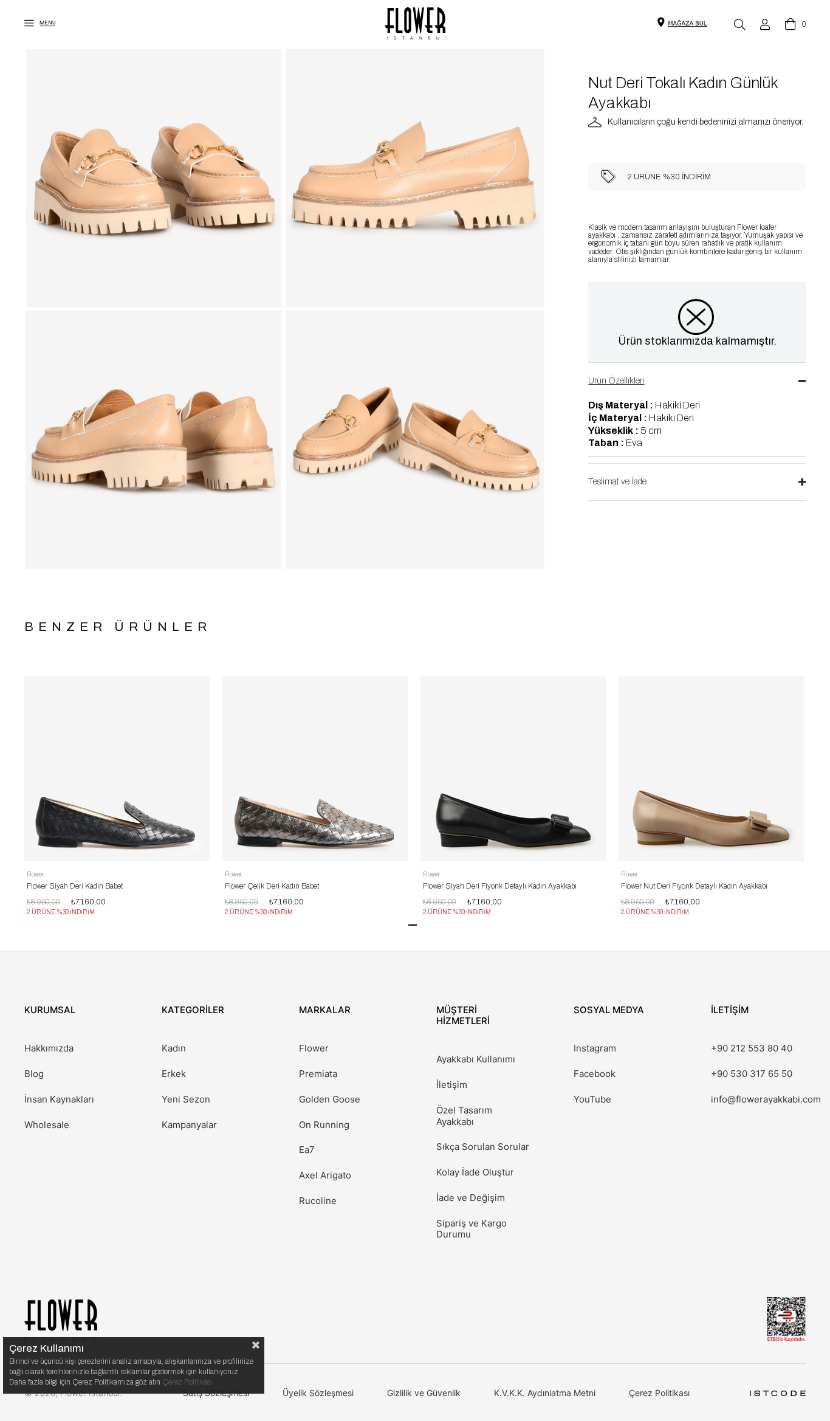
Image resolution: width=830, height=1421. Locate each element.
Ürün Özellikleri (616, 380)
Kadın (174, 1048)
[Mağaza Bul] (687, 22)
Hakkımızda (49, 1048)
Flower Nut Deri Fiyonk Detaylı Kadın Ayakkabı (694, 886)
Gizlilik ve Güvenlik (424, 1393)
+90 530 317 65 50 (751, 1073)
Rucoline (318, 1201)
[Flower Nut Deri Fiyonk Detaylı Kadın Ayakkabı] (711, 768)
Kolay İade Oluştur (475, 1172)
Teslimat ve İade (617, 481)
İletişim (451, 1084)
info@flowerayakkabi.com (766, 1099)
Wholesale (46, 1125)
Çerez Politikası (659, 1393)
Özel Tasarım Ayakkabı (464, 1116)
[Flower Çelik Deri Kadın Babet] (315, 768)
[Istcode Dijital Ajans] (778, 1393)
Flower (314, 1048)
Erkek (174, 1073)
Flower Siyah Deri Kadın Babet (75, 886)
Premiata (318, 1073)
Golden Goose (329, 1099)
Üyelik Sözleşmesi (318, 1393)
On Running (324, 1125)
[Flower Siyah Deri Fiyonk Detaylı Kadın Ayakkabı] (513, 768)
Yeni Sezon (186, 1099)
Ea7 (307, 1149)
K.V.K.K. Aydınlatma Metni (544, 1393)
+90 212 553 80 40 (751, 1048)
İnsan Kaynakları (59, 1099)
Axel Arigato (325, 1175)
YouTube (592, 1099)
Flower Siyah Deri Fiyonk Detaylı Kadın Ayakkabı (500, 886)
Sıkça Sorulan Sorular (482, 1146)
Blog (34, 1073)
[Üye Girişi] (765, 24)
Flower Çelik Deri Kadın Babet (272, 886)
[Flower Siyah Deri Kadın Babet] (117, 768)
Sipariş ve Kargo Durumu (471, 1229)
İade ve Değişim (470, 1197)
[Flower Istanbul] (60, 1320)
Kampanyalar (189, 1125)
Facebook (595, 1073)
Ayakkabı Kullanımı (475, 1059)
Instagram (595, 1048)
